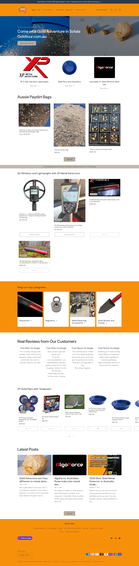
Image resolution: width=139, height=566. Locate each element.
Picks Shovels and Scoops (106, 322)
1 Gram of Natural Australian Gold (100, 149)
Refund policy (46, 561)
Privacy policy (55, 561)
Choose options (34, 234)
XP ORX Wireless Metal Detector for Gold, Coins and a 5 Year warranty (68, 226)
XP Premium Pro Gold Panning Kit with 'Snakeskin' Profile (28, 419)
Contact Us (93, 528)
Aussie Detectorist (26, 561)
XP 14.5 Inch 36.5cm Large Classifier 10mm (120, 418)
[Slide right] (74, 436)
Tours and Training (26, 43)
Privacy (62, 532)
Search (61, 528)
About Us (86, 528)
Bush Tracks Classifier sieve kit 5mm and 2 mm (73, 413)
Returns (101, 528)
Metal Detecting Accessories (79, 322)
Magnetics (50, 321)
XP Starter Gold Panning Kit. (50, 417)
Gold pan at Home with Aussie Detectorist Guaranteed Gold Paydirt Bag (33, 131)
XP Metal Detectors (40, 528)
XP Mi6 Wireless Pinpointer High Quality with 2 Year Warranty (104, 200)
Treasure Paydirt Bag (61, 150)
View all (69, 159)
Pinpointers (24, 321)
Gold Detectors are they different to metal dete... (33, 480)
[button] (48, 10)
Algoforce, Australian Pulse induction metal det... (67, 481)
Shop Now (33, 86)
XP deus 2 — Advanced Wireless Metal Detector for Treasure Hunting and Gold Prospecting (32, 215)
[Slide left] (65, 436)
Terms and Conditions (72, 532)
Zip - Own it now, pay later (73, 528)
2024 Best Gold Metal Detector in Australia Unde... (102, 481)
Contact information (86, 561)
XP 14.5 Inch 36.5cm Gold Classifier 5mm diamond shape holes (97, 410)
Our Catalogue (52, 528)
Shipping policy (75, 561)
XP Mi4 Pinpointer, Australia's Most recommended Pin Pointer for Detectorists (33, 262)
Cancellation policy (98, 561)
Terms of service (65, 561)
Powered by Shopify (37, 561)
